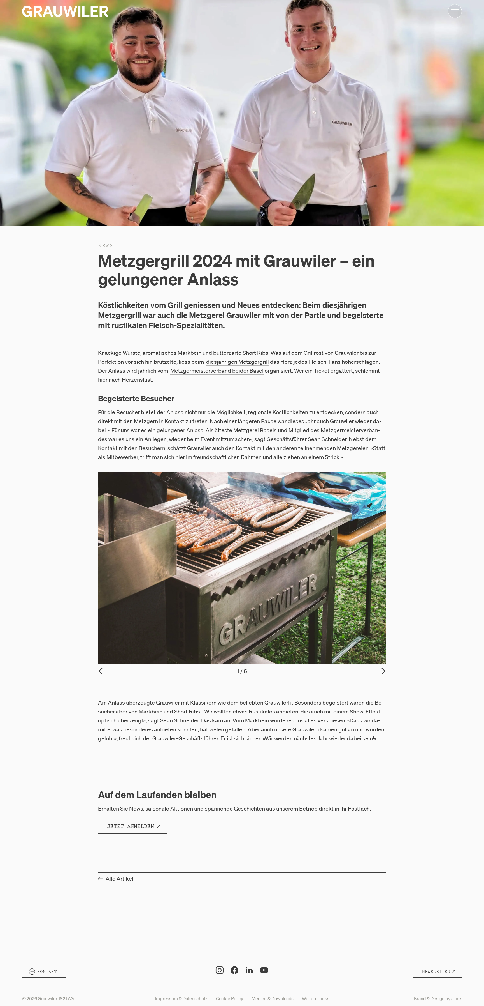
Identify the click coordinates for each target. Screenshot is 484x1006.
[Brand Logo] (65, 11)
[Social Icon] (220, 970)
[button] (456, 303)
